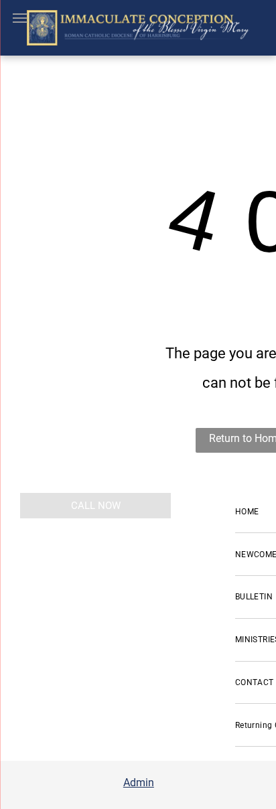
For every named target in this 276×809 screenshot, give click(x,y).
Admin (138, 782)
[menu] (20, 18)
